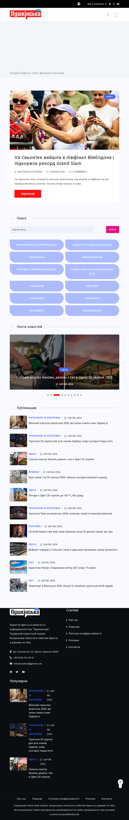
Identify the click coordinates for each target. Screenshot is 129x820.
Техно (36, 310)
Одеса (37, 257)
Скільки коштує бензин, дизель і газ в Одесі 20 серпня (61, 459)
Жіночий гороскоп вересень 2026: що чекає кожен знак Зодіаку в (68, 423)
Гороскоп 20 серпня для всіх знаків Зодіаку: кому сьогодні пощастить (71, 441)
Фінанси (92, 310)
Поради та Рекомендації (37, 269)
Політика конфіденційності (85, 633)
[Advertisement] (64, 47)
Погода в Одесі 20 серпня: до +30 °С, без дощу (56, 495)
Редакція (74, 626)
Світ (92, 286)
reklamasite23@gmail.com (27, 663)
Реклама (74, 640)
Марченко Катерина (30, 171)
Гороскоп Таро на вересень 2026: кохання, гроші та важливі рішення (70, 513)
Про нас (73, 620)
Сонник (36, 298)
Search (112, 229)
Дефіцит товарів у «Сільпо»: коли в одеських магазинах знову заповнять (73, 549)
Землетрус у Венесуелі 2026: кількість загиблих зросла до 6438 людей (71, 585)
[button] (48, 395)
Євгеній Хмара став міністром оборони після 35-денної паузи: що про (71, 531)
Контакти (74, 647)
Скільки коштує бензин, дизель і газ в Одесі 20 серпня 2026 (65, 377)
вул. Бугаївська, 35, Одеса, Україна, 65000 (35, 651)
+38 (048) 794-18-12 (23, 657)
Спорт (92, 298)
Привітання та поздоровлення (92, 271)
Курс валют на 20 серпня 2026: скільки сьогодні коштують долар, (68, 477)
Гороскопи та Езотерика (36, 244)
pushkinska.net (70, 814)
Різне (36, 286)
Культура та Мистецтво (92, 244)
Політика (92, 257)
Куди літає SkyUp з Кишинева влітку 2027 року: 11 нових (62, 567)
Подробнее (28, 193)
